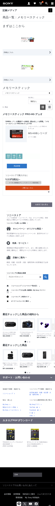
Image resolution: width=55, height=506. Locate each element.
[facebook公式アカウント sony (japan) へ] (36, 504)
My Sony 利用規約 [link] (32, 498)
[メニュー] (52, 3)
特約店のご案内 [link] (29, 494)
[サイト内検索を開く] (46, 3)
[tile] (49, 107)
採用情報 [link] (16, 494)
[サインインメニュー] (29, 3)
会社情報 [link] (7, 494)
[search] (27, 277)
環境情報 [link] (19, 498)
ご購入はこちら (27, 188)
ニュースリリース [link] (44, 494)
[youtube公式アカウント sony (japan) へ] (30, 504)
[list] (43, 107)
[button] (25, 341)
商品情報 (17, 166)
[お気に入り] (35, 3)
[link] (8, 3)
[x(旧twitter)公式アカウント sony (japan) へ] (24, 504)
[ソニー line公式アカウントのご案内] (19, 504)
